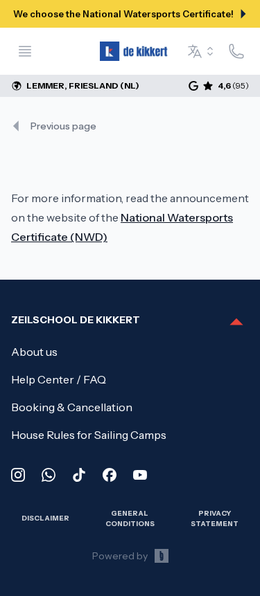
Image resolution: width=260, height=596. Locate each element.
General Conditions (130, 518)
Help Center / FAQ (58, 379)
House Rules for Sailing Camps (88, 435)
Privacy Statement (215, 518)
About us (34, 352)
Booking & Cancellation (71, 407)
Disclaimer (45, 518)
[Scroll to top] (236, 322)
